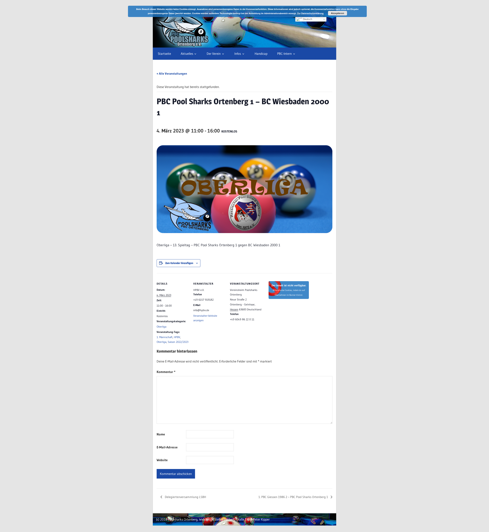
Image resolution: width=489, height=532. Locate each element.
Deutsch (307, 19)
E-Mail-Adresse (167, 447)
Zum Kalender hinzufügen (179, 263)
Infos (237, 54)
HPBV (177, 337)
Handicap (261, 54)
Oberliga (161, 326)
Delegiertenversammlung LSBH (185, 497)
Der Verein (214, 54)
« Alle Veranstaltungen (172, 73)
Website (162, 460)
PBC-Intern (284, 54)
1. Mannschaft (164, 337)
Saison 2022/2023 (178, 342)
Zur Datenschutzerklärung (310, 13)
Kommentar (166, 372)
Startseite (164, 54)
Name (161, 434)
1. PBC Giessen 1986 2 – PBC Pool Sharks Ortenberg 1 (293, 497)
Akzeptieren (337, 13)
